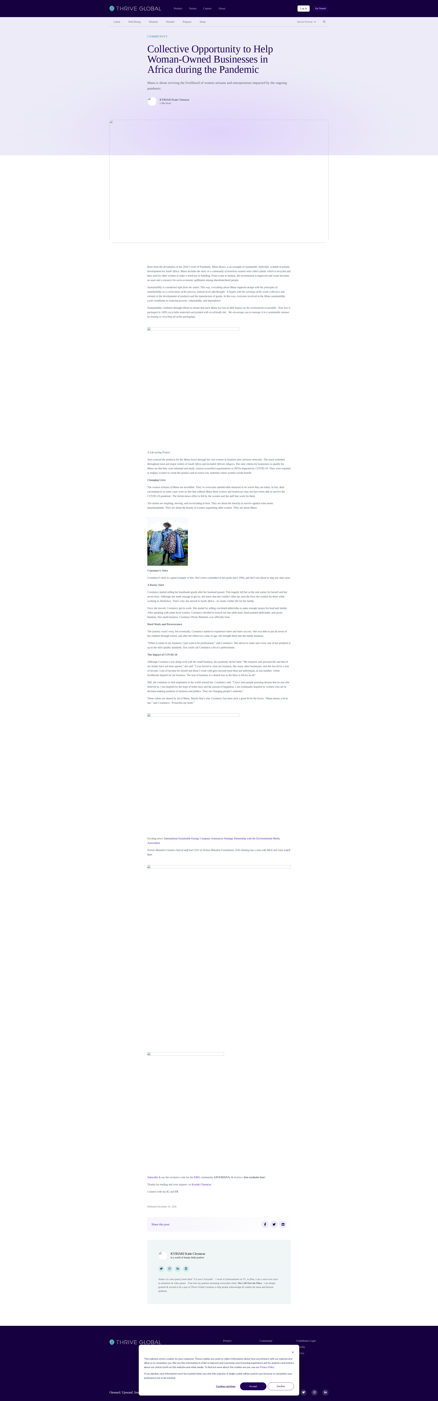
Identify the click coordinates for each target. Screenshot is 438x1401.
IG (168, 1191)
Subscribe (152, 1177)
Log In (303, 8)
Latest (117, 21)
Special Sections (304, 22)
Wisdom (153, 21)
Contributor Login (306, 1340)
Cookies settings (225, 1386)
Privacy (300, 1353)
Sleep (203, 21)
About (221, 8)
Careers (207, 8)
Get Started (320, 8)
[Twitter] (274, 1224)
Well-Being (134, 21)
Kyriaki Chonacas (201, 1184)
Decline (281, 1386)
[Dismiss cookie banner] (293, 1352)
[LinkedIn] (283, 1224)
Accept (253, 1386)
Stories (192, 8)
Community (157, 36)
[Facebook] (265, 1224)
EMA (197, 1177)
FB (176, 1191)
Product (178, 8)
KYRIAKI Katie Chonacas (174, 99)
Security (300, 1346)
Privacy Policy (267, 1367)
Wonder (170, 21)
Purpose (187, 21)
